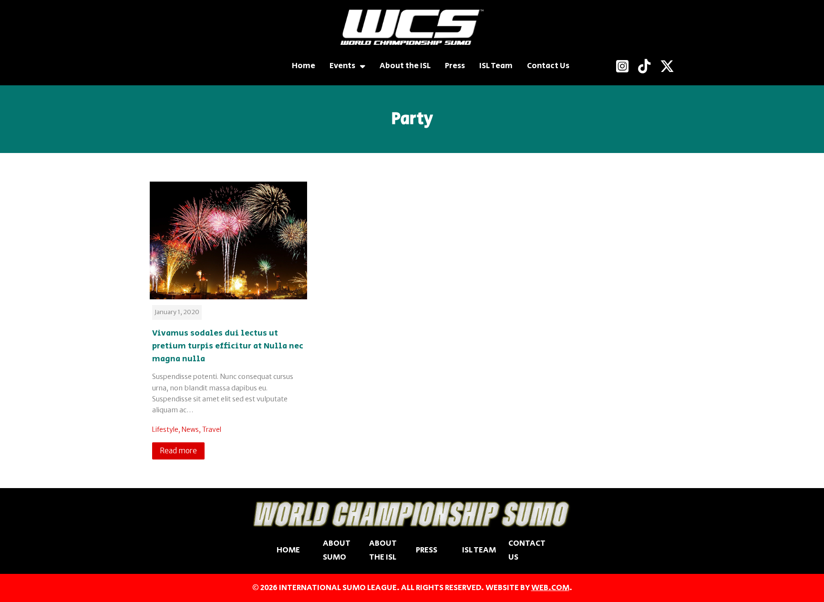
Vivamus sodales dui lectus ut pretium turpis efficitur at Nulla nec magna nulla (227, 346)
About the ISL (405, 65)
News (190, 429)
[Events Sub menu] (362, 66)
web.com (550, 587)
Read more (178, 450)
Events (342, 65)
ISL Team (496, 65)
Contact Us (548, 65)
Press (455, 65)
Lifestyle (165, 429)
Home (303, 65)
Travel (211, 429)
